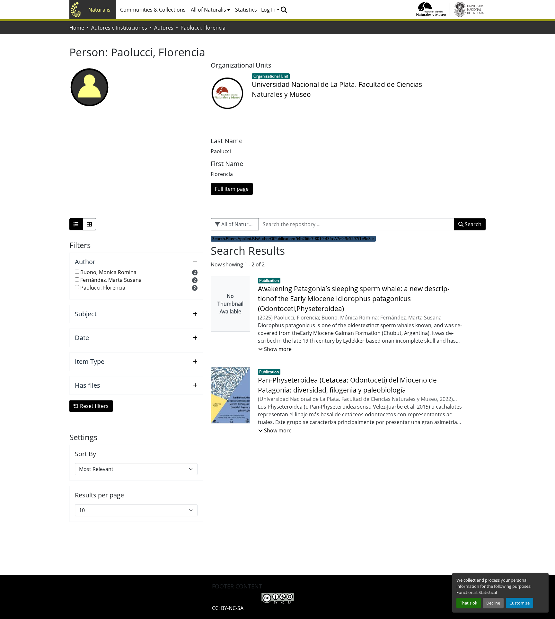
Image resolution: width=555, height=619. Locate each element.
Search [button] (472, 224)
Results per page (99, 495)
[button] (284, 10)
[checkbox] (77, 272)
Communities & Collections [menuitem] (153, 9)
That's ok (468, 603)
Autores (163, 27)
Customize (519, 603)
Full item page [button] (232, 188)
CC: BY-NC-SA (227, 608)
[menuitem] (210, 9)
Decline (493, 603)
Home (76, 27)
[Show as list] (76, 224)
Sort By (85, 454)
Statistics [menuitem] (246, 9)
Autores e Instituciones (119, 27)
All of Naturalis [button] (208, 9)
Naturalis (99, 9)
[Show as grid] (89, 224)
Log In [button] (269, 9)
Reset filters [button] (94, 406)
